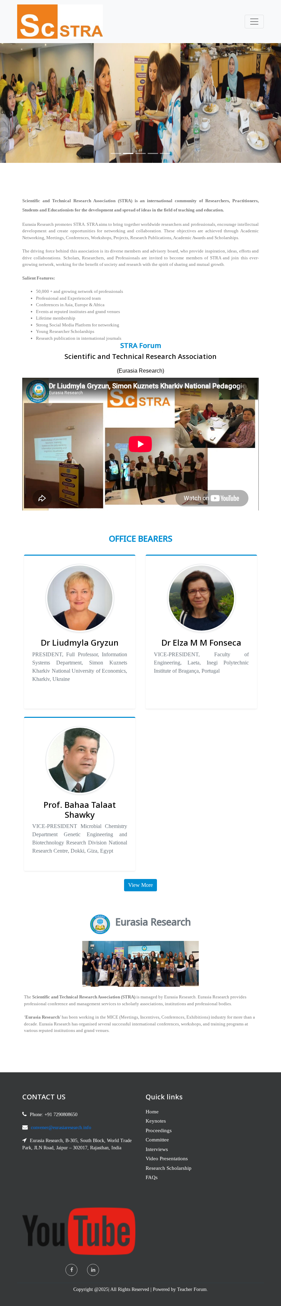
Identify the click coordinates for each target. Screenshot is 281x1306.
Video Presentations (167, 1158)
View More (140, 885)
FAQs (152, 1177)
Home (152, 1111)
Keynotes (156, 1121)
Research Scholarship (169, 1168)
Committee (157, 1139)
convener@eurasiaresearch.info (61, 1127)
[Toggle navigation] (254, 21)
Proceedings (159, 1130)
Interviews (157, 1149)
